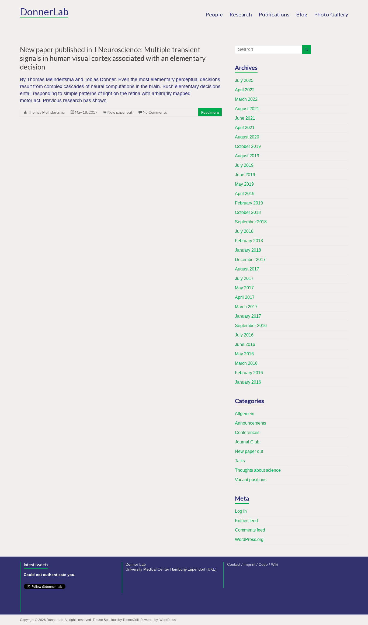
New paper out (120, 112)
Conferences (247, 432)
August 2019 (247, 156)
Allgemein (244, 413)
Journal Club (247, 442)
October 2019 (248, 146)
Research (241, 14)
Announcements (250, 423)
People (214, 14)
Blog (301, 14)
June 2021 (245, 118)
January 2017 (248, 316)
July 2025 (244, 80)
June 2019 (245, 174)
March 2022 (246, 99)
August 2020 (247, 137)
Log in (241, 511)
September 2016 (251, 325)
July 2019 (244, 165)
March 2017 (246, 306)
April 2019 (245, 193)
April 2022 (245, 90)
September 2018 (251, 222)
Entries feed (246, 520)
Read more (210, 112)
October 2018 (248, 212)
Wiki (274, 564)
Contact (233, 564)
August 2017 (247, 269)
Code (263, 564)
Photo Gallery (331, 14)
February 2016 (249, 372)
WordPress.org (249, 539)
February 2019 (249, 203)
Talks (240, 461)
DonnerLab (44, 12)
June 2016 (245, 344)
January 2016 (248, 382)
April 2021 (245, 127)
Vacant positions (250, 479)
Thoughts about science (258, 470)
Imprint (249, 564)
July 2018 (244, 231)
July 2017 (244, 278)
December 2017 (250, 259)
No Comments (155, 112)
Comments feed (250, 530)
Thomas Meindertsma (46, 112)
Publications (274, 14)
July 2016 (244, 335)
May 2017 (244, 288)
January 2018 (248, 250)
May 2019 (244, 184)
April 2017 (245, 297)
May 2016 (244, 354)
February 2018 (249, 240)
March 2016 (246, 363)
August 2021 (247, 108)
